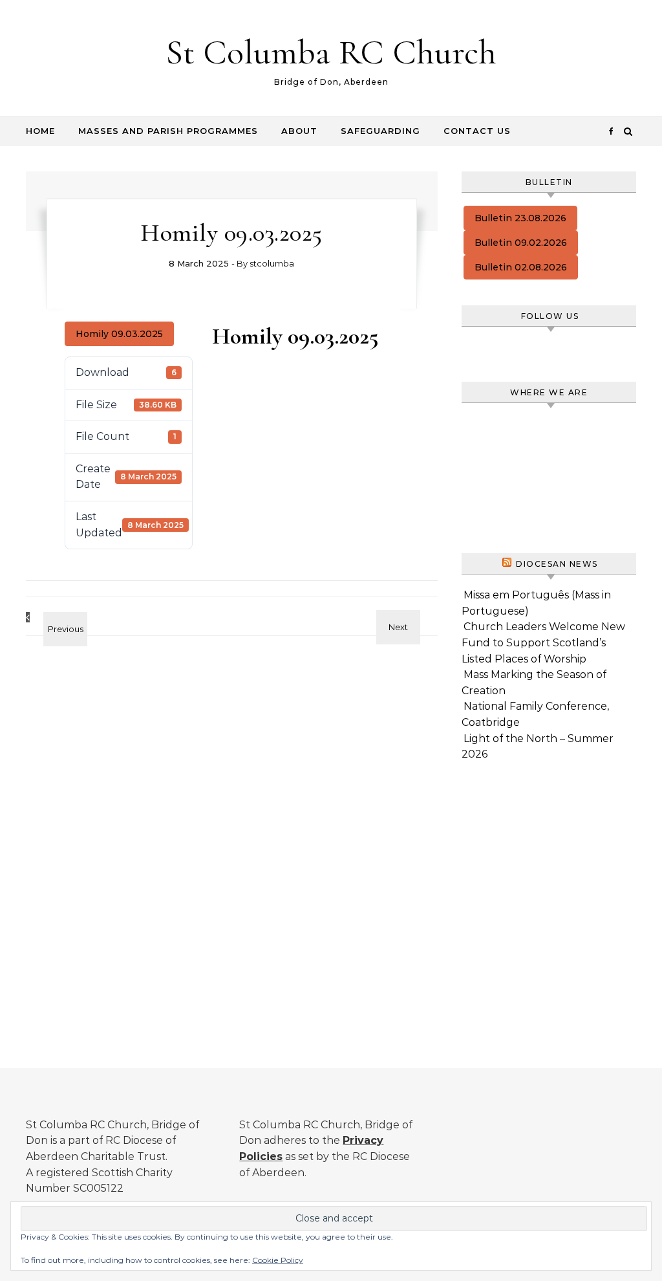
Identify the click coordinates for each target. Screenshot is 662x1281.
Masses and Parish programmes (168, 131)
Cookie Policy (277, 1260)
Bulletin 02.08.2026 (521, 267)
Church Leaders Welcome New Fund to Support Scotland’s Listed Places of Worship (543, 642)
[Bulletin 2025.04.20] (55, 617)
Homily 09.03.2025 (119, 334)
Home (40, 131)
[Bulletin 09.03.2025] (408, 615)
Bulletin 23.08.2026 (520, 218)
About (299, 131)
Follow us (550, 316)
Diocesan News (557, 564)
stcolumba (272, 263)
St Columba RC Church (331, 52)
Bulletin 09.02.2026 (521, 242)
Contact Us (477, 131)
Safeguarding (380, 131)
